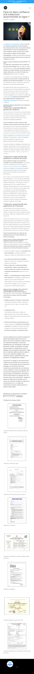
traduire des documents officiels (21, 55)
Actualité (12, 19)
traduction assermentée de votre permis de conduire (16, 133)
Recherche (19, 396)
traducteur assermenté (10, 100)
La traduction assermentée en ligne (13, 44)
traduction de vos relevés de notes (12, 166)
